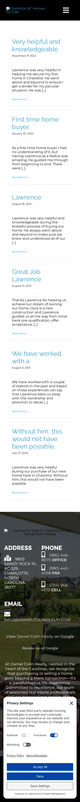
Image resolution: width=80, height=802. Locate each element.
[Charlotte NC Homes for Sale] (28, 8)
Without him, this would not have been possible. (37, 439)
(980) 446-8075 (55, 557)
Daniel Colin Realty (35, 636)
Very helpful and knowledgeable (36, 45)
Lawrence (26, 197)
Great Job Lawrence (26, 275)
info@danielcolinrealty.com (37, 619)
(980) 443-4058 (55, 570)
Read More (19, 99)
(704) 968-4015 (55, 587)
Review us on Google (40, 648)
